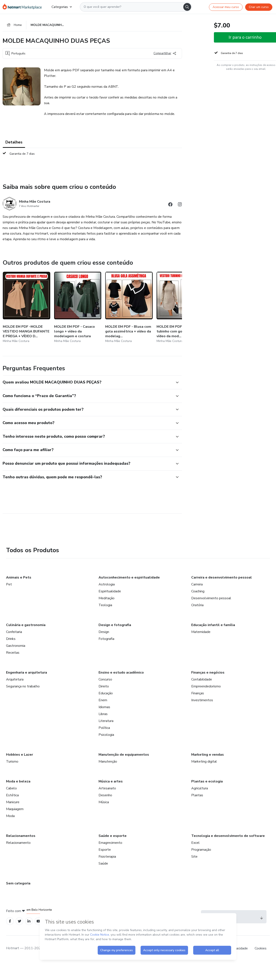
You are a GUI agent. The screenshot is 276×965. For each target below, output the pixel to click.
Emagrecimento (110, 842)
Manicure (12, 802)
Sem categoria (18, 883)
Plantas (197, 795)
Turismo (12, 761)
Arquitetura (15, 679)
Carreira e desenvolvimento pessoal (221, 577)
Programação (201, 849)
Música (104, 802)
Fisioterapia (107, 856)
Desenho (105, 795)
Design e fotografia (115, 625)
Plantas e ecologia (207, 781)
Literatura (106, 721)
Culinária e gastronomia (25, 625)
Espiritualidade (110, 591)
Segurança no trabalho (23, 686)
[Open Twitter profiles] (19, 921)
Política (104, 727)
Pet (9, 584)
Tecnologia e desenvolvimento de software (228, 835)
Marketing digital (204, 761)
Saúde (103, 863)
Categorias (60, 7)
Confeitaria (14, 632)
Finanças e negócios (207, 672)
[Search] (187, 7)
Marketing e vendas (207, 754)
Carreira (197, 584)
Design (104, 632)
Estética (12, 795)
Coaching (197, 591)
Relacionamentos (20, 835)
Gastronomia (15, 645)
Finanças (197, 693)
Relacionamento (18, 842)
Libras (103, 714)
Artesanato (107, 788)
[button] (87, 382)
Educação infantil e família (213, 625)
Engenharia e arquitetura (26, 672)
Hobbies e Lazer (19, 754)
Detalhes (13, 142)
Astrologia (107, 584)
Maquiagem (15, 809)
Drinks (11, 638)
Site (194, 856)
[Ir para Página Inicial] (24, 6)
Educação (106, 693)
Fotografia (106, 638)
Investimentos (202, 700)
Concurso (105, 679)
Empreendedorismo (206, 686)
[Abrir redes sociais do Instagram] (180, 205)
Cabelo (11, 788)
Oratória (197, 605)
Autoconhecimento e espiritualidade (129, 577)
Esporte (105, 849)
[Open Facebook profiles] (10, 921)
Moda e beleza (18, 781)
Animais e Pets (18, 577)
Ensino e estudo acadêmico (121, 672)
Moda (10, 816)
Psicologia (106, 734)
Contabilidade (201, 679)
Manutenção (108, 761)
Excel (195, 842)
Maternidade (200, 632)
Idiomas (104, 707)
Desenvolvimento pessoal (211, 598)
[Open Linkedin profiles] (29, 921)
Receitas (12, 652)
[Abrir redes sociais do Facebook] (170, 205)
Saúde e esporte (113, 835)
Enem (103, 700)
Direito (104, 686)
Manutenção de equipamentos (124, 754)
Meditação (106, 598)
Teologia (105, 605)
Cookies (261, 948)
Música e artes (111, 781)
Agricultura (199, 788)
